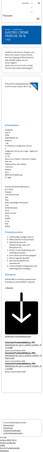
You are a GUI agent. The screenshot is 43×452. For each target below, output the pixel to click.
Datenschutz (8, 425)
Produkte (7, 29)
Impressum (8, 428)
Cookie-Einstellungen (12, 430)
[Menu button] (38, 19)
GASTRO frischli (17, 29)
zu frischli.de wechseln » (13, 433)
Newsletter (25, 3)
